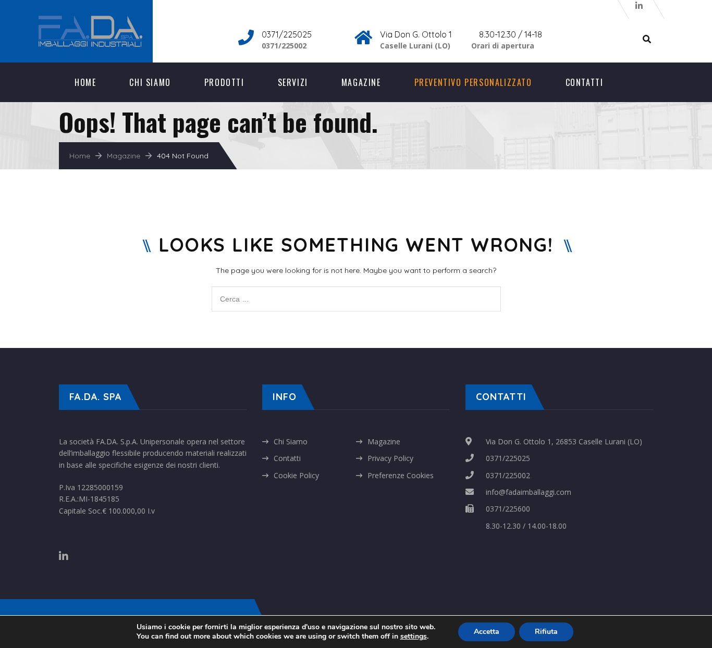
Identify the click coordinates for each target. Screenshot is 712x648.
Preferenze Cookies (400, 475)
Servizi (293, 82)
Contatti (585, 82)
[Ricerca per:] (356, 292)
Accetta (486, 632)
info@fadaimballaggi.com (528, 492)
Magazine (361, 82)
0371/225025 (508, 458)
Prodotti (224, 82)
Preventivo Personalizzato (473, 82)
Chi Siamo (149, 82)
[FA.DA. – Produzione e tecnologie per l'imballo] (100, 21)
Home (85, 82)
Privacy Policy (390, 458)
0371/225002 (508, 475)
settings (413, 636)
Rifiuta (546, 632)
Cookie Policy (296, 475)
